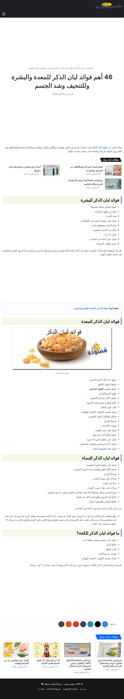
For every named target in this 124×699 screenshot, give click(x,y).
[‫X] (98, 624)
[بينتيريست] (76, 624)
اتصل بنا (41, 689)
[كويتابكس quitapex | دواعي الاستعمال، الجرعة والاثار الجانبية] (113, 184)
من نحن (83, 689)
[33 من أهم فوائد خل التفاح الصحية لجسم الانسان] (46, 649)
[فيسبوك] (105, 624)
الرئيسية (90, 68)
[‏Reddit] (69, 624)
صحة (83, 68)
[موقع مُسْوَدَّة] (108, 5)
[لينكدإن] (90, 624)
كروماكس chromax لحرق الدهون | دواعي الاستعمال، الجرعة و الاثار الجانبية (110, 663)
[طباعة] (61, 624)
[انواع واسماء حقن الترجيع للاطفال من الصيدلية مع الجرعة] (113, 170)
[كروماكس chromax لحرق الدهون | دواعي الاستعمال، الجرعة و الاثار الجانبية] (108, 649)
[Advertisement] (62, 41)
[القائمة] (3, 14)
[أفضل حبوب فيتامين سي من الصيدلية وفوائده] (15, 649)
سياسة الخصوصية (70, 689)
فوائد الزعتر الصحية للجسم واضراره (91, 308)
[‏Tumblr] (83, 624)
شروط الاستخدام (54, 689)
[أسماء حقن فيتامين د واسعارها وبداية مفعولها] (51, 170)
